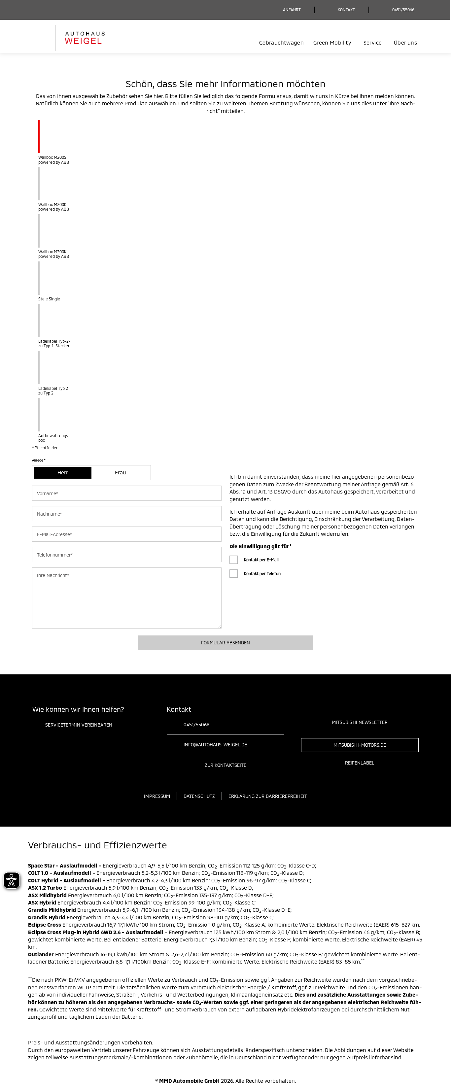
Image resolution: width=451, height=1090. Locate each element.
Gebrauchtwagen (281, 42)
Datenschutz (199, 796)
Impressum (157, 796)
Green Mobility (332, 42)
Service (373, 42)
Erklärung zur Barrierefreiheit (267, 796)
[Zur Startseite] (78, 38)
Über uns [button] (405, 42)
